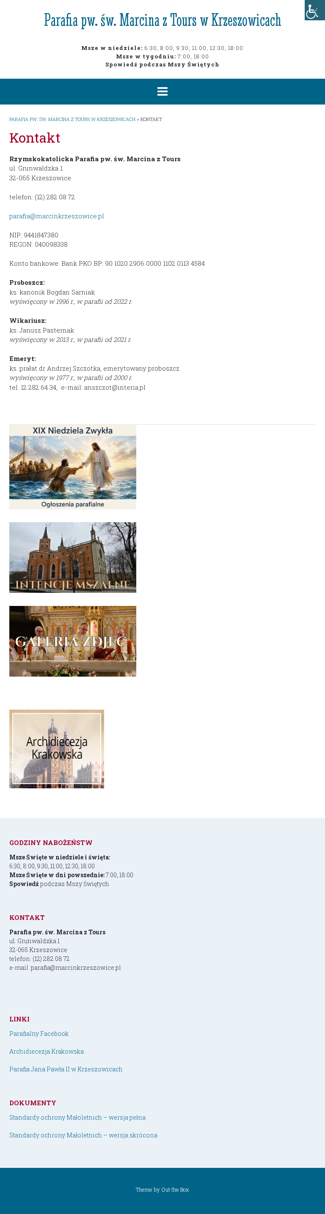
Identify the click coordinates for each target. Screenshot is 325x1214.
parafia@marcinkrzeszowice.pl (56, 216)
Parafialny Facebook (39, 1034)
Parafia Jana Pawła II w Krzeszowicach (66, 1069)
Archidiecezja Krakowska (46, 1051)
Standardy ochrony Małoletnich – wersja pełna (77, 1117)
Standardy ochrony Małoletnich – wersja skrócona (83, 1135)
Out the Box (175, 1189)
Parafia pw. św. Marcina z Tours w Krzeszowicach (162, 19)
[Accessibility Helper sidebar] (315, 10)
